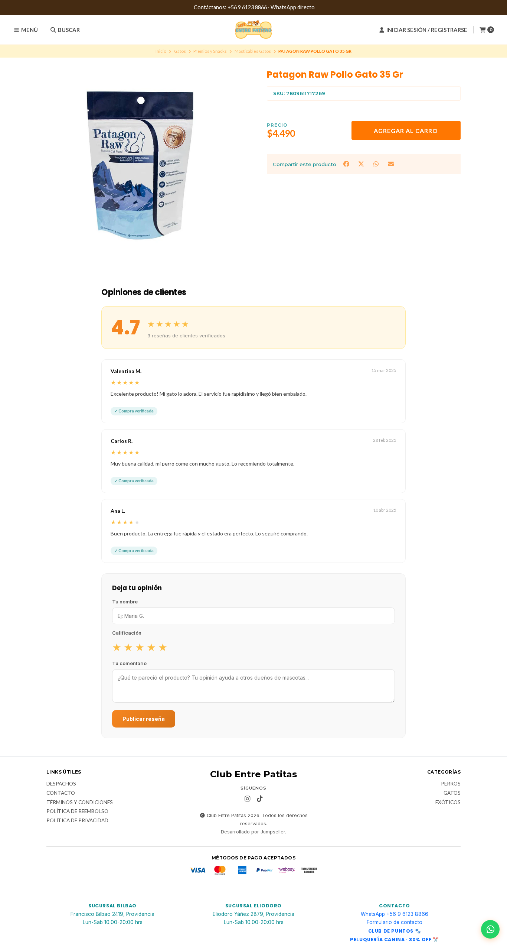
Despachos (61, 784)
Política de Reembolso (77, 811)
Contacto (60, 793)
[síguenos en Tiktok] (260, 799)
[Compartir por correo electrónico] (391, 163)
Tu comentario (129, 663)
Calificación (126, 633)
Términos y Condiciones (79, 802)
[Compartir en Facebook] (347, 163)
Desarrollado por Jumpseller (253, 832)
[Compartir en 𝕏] (361, 163)
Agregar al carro (406, 130)
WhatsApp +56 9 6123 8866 (394, 914)
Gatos (180, 51)
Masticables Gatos (253, 51)
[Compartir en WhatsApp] (376, 163)
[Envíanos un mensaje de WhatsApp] (490, 929)
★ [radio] (116, 647)
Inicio (161, 51)
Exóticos (448, 802)
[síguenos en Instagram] (247, 799)
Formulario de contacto (394, 922)
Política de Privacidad (77, 820)
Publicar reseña (143, 719)
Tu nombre (125, 602)
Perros (451, 784)
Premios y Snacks (210, 51)
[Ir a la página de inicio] (253, 29)
